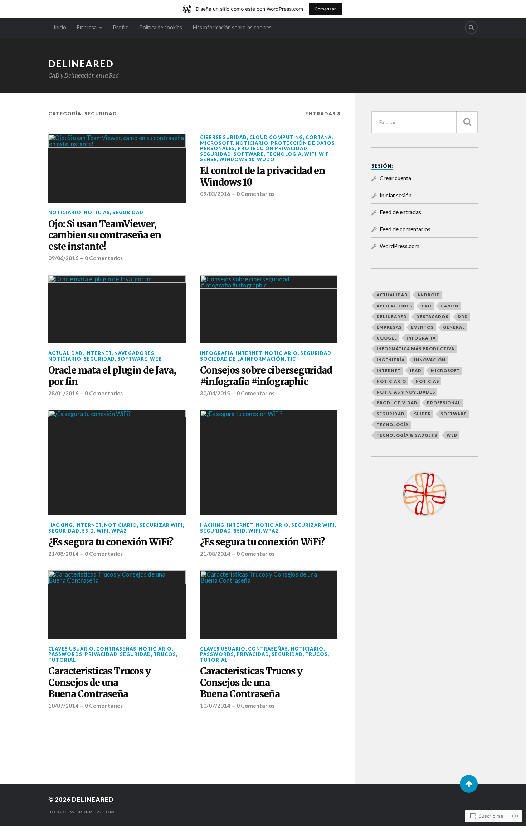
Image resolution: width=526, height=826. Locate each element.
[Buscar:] (424, 122)
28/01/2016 (63, 393)
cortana (319, 137)
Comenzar (325, 8)
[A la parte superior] (469, 784)
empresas (389, 327)
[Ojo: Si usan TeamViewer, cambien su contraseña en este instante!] (117, 168)
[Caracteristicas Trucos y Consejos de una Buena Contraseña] (117, 604)
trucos (165, 654)
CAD (427, 305)
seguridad (127, 212)
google (386, 338)
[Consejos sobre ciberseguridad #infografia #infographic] (268, 309)
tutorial (62, 660)
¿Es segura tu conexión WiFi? (110, 542)
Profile (120, 27)
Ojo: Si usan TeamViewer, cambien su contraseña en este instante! (104, 236)
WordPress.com (399, 245)
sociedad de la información (242, 359)
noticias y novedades (405, 392)
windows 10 (236, 159)
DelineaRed (81, 63)
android (428, 294)
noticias (97, 212)
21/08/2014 (63, 553)
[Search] (471, 27)
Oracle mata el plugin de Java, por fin (112, 376)
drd (463, 316)
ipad (416, 370)
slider (422, 413)
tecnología (284, 154)
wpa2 (118, 531)
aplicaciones (394, 305)
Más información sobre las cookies (232, 27)
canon (449, 305)
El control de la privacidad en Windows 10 (262, 176)
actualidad (65, 353)
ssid (88, 531)
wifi (310, 154)
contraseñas (116, 649)
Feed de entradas (400, 211)
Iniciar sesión (395, 195)
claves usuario (71, 649)
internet (98, 353)
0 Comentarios (104, 258)
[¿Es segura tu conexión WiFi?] (117, 462)
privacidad (101, 654)
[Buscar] (467, 122)
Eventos (422, 327)
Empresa (87, 27)
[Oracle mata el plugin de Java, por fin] (117, 309)
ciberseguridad (223, 137)
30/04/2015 (215, 393)
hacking (60, 525)
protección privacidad (272, 148)
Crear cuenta (395, 177)
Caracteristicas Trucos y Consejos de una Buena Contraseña (99, 683)
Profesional (444, 402)
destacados (432, 316)
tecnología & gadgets (406, 435)
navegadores (134, 353)
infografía (216, 353)
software (249, 154)
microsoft (216, 143)
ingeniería (390, 359)
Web (156, 359)
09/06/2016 (63, 258)
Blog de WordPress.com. (82, 812)
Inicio (60, 27)
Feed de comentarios (405, 229)
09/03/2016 (215, 194)
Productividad (397, 402)
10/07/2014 (63, 705)
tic (291, 359)
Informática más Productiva (415, 348)
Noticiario (64, 212)
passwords (65, 654)
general (454, 327)
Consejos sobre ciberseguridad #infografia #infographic (266, 376)
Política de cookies (160, 27)
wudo (266, 159)
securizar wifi (161, 525)
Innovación (429, 359)
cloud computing (276, 137)
